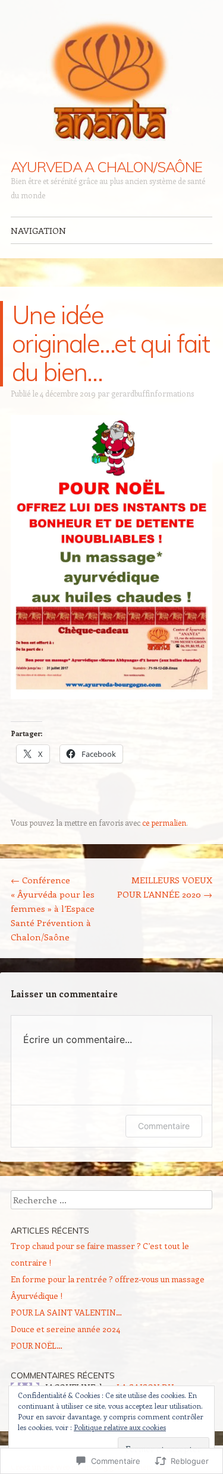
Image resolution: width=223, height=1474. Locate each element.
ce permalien (164, 822)
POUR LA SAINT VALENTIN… (66, 1312)
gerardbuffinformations (152, 393)
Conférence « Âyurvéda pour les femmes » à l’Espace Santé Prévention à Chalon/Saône (53, 908)
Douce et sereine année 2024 (65, 1328)
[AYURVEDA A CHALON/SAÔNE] (112, 79)
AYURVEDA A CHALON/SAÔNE (106, 167)
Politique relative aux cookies (120, 1427)
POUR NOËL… (36, 1345)
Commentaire (164, 1126)
